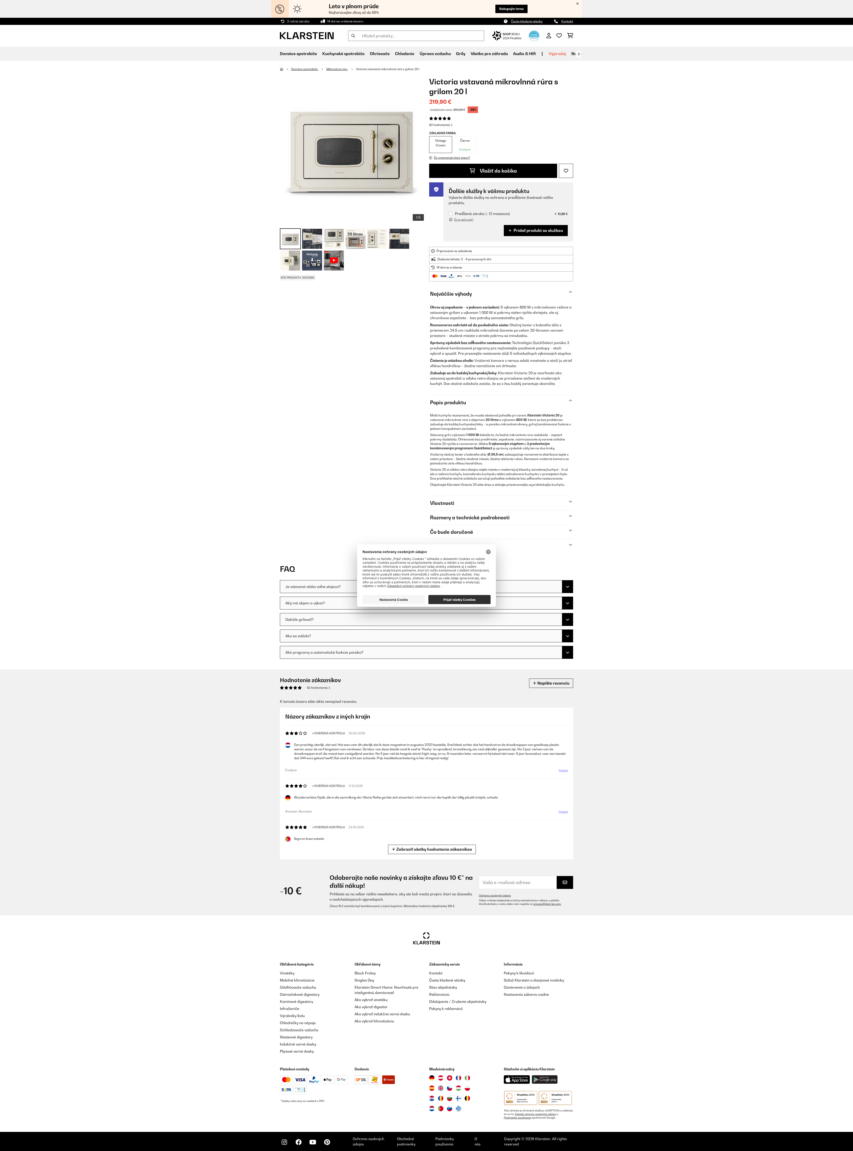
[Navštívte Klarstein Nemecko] (431, 1078)
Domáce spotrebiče (304, 69)
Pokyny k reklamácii (446, 1008)
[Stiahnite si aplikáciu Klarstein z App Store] (517, 1079)
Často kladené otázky (527, 21)
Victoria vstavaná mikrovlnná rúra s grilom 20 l (387, 69)
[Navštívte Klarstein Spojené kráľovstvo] (440, 1088)
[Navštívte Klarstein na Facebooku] (298, 1142)
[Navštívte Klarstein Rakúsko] (440, 1078)
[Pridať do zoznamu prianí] (566, 171)
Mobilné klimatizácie (297, 980)
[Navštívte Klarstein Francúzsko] (458, 1078)
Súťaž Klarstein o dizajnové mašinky (534, 980)
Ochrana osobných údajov (495, 895)
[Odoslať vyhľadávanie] (353, 35)
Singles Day (364, 980)
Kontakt (567, 21)
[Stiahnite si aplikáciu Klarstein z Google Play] (545, 1079)
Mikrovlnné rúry (337, 69)
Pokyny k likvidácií (519, 973)
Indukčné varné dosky (298, 1044)
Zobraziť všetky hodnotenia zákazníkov (433, 849)
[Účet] (548, 36)
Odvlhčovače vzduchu (298, 987)
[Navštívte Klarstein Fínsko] (458, 1098)
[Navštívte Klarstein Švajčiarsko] (449, 1078)
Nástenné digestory (296, 1037)
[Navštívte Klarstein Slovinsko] (449, 1108)
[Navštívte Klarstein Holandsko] (431, 1108)
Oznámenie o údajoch (522, 987)
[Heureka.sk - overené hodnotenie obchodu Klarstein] (534, 35)
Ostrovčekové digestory (299, 994)
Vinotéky (287, 973)
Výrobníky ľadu (292, 1016)
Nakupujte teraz (511, 9)
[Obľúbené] (559, 36)
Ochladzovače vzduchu (299, 1030)
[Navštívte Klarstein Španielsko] (431, 1088)
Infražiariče (289, 1008)
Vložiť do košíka (498, 171)
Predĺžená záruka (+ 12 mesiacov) (482, 214)
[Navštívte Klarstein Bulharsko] (449, 1098)
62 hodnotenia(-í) (440, 125)
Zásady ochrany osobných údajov (535, 1114)
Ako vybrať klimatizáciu (374, 1021)
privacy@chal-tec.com (547, 904)
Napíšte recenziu (552, 683)
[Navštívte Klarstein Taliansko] (467, 1078)
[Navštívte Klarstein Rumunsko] (440, 1098)
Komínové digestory (296, 1001)
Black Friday (365, 973)
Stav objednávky (443, 987)
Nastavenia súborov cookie (526, 994)
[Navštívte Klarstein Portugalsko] (440, 1108)
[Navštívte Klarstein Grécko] (458, 1109)
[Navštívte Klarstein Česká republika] (449, 1088)
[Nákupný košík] (570, 36)
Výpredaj (557, 53)
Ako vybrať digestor (371, 1007)
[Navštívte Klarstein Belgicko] (467, 1098)
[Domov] (285, 69)
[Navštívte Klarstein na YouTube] (312, 1142)
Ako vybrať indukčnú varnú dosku (382, 1014)
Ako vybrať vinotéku (371, 1000)
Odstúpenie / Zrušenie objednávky (457, 1001)
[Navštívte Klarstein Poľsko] (467, 1088)
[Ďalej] (578, 54)
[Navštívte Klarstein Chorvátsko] (431, 1098)
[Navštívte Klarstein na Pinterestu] (327, 1142)
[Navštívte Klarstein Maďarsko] (458, 1088)
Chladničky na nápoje (298, 1023)
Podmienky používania (517, 1117)
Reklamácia (439, 994)
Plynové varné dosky (297, 1051)
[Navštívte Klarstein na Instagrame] (284, 1142)
